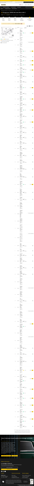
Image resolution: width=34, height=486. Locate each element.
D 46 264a (18, 213)
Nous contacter (14, 8)
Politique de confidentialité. (11, 483)
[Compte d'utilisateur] (25, 5)
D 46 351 (18, 307)
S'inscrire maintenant (9, 469)
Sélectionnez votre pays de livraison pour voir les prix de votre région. (6, 2)
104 (15, 361)
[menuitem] (4, 10)
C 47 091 (18, 326)
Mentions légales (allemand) (26, 475)
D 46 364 (18, 340)
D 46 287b (18, 237)
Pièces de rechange (6, 7)
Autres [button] (2, 8)
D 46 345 (18, 294)
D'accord (25, 481)
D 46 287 (18, 228)
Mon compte (13, 475)
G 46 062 (18, 72)
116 (15, 411)
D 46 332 (18, 281)
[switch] (31, 483)
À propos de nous (7, 8)
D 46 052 (18, 39)
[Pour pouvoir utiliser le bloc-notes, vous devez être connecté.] (27, 5)
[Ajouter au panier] (32, 56)
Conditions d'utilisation (25, 476)
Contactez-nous (15, 455)
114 (15, 398)
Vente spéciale (13, 7)
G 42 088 (18, 380)
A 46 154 (18, 421)
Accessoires (19, 7)
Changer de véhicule (15, 14)
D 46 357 (18, 314)
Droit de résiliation (25, 477)
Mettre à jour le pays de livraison (28, 2)
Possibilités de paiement (15, 477)
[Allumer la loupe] (13, 35)
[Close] (24, 24)
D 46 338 (18, 288)
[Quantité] (32, 32)
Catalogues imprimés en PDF (6, 455)
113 (15, 370)
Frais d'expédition (14, 476)
